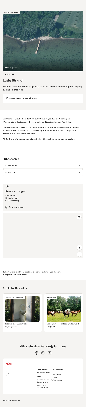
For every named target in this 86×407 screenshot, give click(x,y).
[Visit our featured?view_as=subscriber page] (50, 353)
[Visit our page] (43, 353)
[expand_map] (79, 217)
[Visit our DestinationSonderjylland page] (36, 353)
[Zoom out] (79, 254)
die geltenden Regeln (58, 122)
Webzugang (57, 380)
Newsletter (56, 374)
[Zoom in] (79, 247)
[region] (43, 235)
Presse (54, 377)
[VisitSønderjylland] (13, 364)
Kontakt (40, 377)
